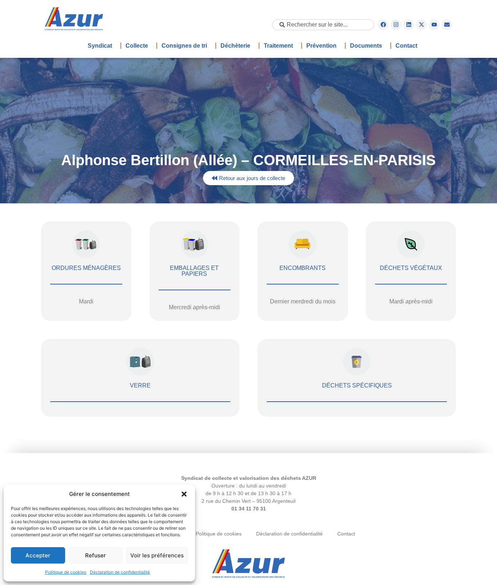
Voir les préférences (157, 555)
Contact (406, 46)
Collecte (137, 46)
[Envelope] (446, 24)
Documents (366, 46)
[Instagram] (395, 24)
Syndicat (100, 46)
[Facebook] (383, 24)
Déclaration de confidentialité (120, 572)
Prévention (321, 46)
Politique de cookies (65, 572)
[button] (184, 494)
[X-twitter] (421, 24)
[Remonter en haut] (248, 564)
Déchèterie (235, 46)
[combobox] (323, 24)
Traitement (278, 46)
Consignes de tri (184, 46)
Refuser (95, 555)
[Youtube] (434, 24)
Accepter (37, 555)
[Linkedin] (408, 24)
